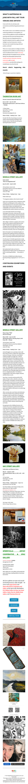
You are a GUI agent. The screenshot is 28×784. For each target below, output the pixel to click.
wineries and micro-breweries (9, 58)
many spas (20, 52)
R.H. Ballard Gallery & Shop (10, 590)
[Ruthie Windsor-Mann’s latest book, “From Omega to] (14, 704)
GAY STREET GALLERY (11, 466)
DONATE (14, 600)
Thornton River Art (15, 594)
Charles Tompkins (7, 560)
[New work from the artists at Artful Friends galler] (14, 635)
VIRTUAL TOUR (14, 616)
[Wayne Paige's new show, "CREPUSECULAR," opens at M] (14, 727)
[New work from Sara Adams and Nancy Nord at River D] (14, 658)
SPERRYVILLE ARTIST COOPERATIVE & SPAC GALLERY (14, 554)
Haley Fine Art (11, 592)
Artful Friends (13, 584)
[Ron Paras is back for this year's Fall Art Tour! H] (14, 750)
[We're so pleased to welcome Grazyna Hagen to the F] (14, 681)
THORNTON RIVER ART (12, 96)
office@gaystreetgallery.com (9, 490)
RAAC (14, 610)
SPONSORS (14, 605)
